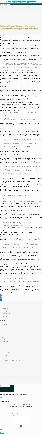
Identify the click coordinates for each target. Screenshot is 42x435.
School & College (6, 342)
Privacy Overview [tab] (3, 398)
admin (4, 35)
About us (4, 322)
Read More (26, 394)
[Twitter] (21, 296)
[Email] (21, 298)
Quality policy (5, 314)
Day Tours (4, 339)
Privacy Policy (5, 318)
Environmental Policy (6, 313)
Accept (4, 394)
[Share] (21, 300)
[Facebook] (21, 294)
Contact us (4, 325)
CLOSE (2, 433)
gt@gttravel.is (6, 355)
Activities (4, 344)
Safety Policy (5, 316)
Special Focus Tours (6, 341)
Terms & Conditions (6, 310)
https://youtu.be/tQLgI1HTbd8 (6, 432)
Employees (5, 324)
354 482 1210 (6, 353)
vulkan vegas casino (28, 204)
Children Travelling (6, 308)
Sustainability (5, 311)
